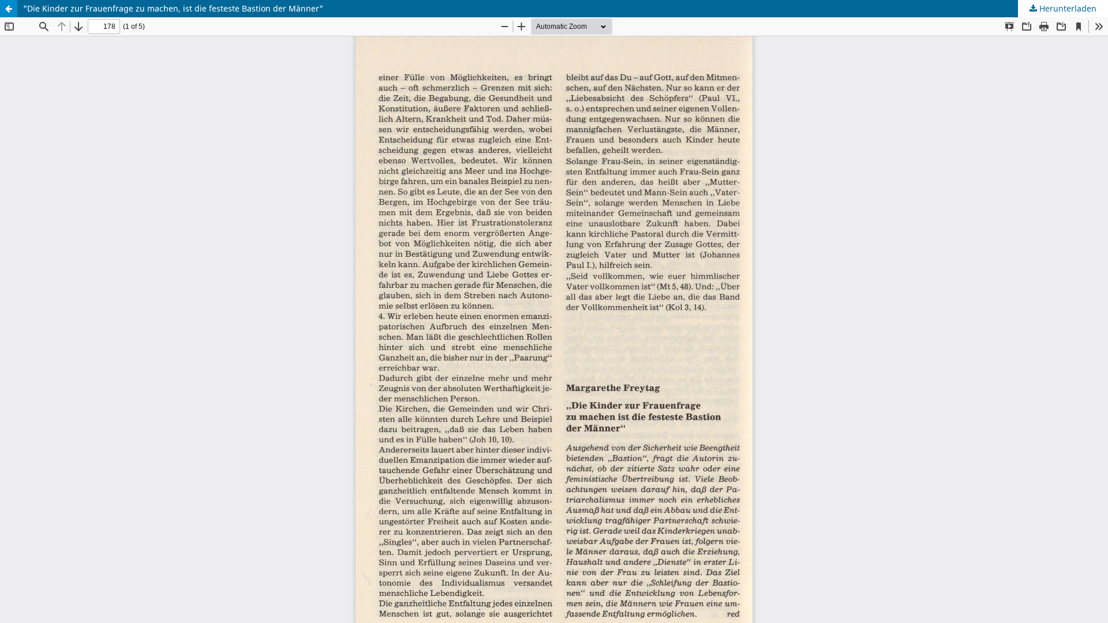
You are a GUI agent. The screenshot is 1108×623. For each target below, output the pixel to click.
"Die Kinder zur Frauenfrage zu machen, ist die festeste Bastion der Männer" (173, 8)
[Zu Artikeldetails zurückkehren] (8, 8)
